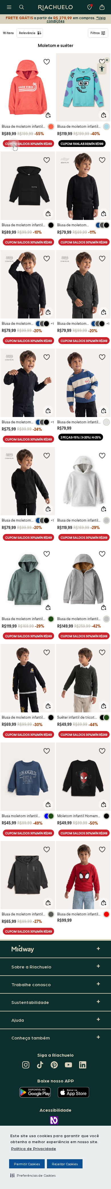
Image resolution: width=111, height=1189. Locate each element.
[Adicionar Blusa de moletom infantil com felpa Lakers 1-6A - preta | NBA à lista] (46, 652)
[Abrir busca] (21, 7)
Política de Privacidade (33, 1148)
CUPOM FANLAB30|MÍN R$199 (82, 144)
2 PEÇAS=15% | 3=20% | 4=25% (81, 437)
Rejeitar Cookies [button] (65, 1164)
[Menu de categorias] (9, 7)
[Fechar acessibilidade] (107, 60)
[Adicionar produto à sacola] (48, 115)
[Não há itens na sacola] (102, 7)
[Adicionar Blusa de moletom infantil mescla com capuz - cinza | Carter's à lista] (102, 455)
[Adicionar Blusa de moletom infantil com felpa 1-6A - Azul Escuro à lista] (46, 356)
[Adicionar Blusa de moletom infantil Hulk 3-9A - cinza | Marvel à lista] (46, 849)
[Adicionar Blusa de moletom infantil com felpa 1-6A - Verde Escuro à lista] (46, 455)
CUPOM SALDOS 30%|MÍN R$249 (28, 144)
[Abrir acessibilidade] (101, 68)
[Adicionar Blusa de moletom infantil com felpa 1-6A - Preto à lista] (46, 258)
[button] (33, 1175)
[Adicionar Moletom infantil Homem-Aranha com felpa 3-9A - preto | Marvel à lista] (102, 750)
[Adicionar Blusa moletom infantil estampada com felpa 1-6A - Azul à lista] (46, 750)
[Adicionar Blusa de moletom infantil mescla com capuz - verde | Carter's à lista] (46, 553)
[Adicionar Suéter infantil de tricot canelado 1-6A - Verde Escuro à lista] (102, 652)
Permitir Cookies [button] (27, 1164)
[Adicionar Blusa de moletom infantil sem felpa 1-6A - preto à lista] (46, 159)
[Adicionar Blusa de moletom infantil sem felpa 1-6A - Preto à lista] (102, 159)
